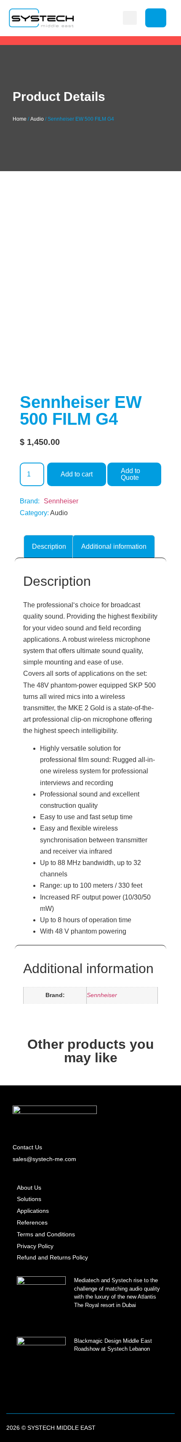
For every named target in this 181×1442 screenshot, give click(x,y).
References (32, 1222)
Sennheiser (61, 501)
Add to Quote (130, 474)
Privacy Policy (35, 1246)
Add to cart (77, 474)
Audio (37, 119)
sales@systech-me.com (44, 1159)
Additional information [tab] (113, 546)
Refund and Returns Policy (52, 1257)
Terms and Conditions (46, 1234)
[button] (130, 18)
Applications (33, 1210)
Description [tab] (49, 546)
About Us (29, 1187)
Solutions (29, 1199)
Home (20, 119)
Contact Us (27, 1147)
